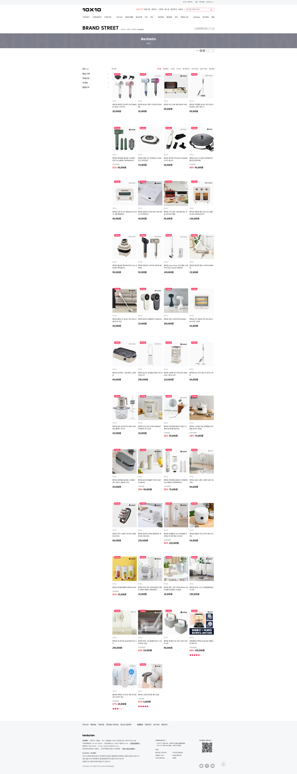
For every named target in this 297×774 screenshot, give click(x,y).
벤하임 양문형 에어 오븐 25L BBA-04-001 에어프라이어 (201, 213)
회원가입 (190, 2)
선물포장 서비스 (159, 755)
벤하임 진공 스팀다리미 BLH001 (175, 319)
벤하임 (114, 101)
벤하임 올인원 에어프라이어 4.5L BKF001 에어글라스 (124, 266)
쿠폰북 (174, 758)
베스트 (167, 9)
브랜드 (180, 9)
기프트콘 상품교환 (177, 752)
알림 (196, 2)
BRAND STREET (100, 28)
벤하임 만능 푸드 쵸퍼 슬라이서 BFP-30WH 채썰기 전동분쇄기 (150, 588)
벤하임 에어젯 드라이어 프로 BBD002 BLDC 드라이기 (124, 105)
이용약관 (101, 725)
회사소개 (85, 725)
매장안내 (164, 725)
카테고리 (85, 78)
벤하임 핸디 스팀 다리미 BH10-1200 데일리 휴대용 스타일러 (176, 588)
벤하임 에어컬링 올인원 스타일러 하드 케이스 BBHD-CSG (123, 481)
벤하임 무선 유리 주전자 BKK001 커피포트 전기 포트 (149, 427)
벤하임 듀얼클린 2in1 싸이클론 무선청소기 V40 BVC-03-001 (175, 534)
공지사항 (156, 725)
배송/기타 (86, 73)
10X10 (91, 9)
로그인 (184, 2)
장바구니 (210, 2)
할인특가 (174, 9)
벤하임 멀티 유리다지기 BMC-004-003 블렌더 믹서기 (124, 427)
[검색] (211, 9)
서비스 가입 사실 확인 (128, 749)
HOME (123, 29)
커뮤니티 (139, 9)
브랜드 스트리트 (131, 29)
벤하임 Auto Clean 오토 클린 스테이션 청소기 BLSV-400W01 (176, 266)
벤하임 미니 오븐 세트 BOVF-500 (175, 104)
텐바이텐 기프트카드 (161, 752)
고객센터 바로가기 (160, 740)
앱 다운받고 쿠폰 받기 (205, 740)
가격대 (85, 82)
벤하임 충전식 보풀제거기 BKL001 (150, 319)
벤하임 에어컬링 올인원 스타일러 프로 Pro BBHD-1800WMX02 (123, 159)
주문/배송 (201, 2)
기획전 (160, 9)
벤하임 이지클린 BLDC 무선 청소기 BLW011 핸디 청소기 (201, 105)
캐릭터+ (154, 9)
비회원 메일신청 (176, 755)
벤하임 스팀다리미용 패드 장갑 (148, 694)
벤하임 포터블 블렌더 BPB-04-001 (124, 587)
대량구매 (147, 9)
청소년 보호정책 (125, 725)
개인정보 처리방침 (112, 725)
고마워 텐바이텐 (159, 758)
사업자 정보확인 (134, 743)
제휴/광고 (148, 725)
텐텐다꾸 (85, 87)
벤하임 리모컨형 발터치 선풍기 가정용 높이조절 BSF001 (175, 427)
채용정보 (93, 725)
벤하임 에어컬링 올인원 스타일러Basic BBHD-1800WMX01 (175, 481)
